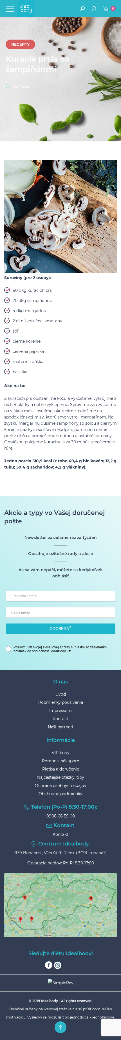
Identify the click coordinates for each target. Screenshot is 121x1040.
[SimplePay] (60, 983)
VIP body (61, 752)
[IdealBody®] (25, 8)
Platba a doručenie (60, 769)
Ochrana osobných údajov (60, 785)
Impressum (60, 710)
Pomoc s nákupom (60, 760)
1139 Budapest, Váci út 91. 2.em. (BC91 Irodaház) (60, 852)
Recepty (20, 44)
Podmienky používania (60, 702)
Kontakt (60, 718)
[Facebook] (48, 965)
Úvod (60, 694)
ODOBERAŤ (60, 628)
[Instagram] (57, 965)
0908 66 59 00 (60, 816)
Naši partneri (60, 727)
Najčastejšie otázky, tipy (60, 777)
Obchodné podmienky (60, 793)
